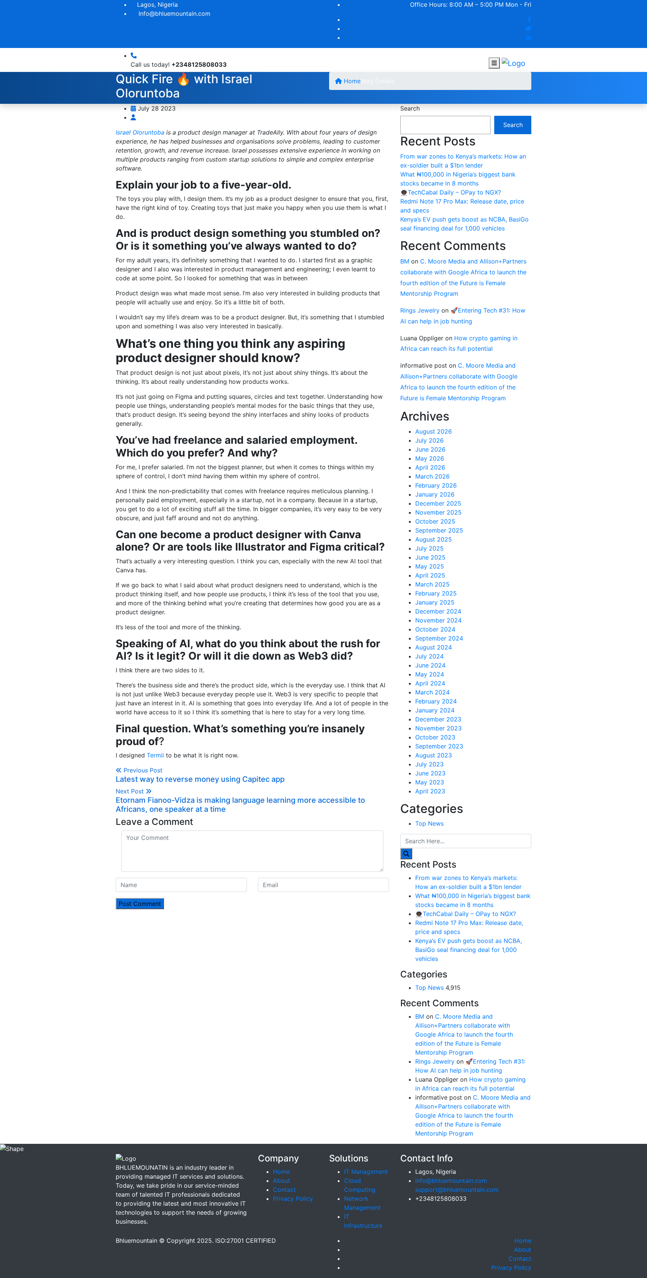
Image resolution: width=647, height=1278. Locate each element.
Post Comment (140, 903)
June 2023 (430, 773)
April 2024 (430, 683)
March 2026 (432, 476)
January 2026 (435, 494)
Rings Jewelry (420, 310)
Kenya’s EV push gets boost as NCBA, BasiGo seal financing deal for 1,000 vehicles (468, 949)
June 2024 (430, 665)
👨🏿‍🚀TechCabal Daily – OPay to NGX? (450, 192)
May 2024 (429, 674)
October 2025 (435, 521)
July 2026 (429, 440)
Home (351, 81)
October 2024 (435, 629)
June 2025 (430, 557)
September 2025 (439, 530)
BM (404, 261)
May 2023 (429, 782)
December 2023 (438, 719)
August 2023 (433, 755)
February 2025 (436, 593)
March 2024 (432, 692)
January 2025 (435, 602)
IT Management (366, 1171)
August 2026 (433, 431)
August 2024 (433, 647)
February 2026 (436, 485)
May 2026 (429, 458)
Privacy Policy (293, 1198)
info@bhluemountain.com (451, 1180)
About (281, 1180)
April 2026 (430, 467)
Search (410, 108)
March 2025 (432, 584)
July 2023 (429, 764)
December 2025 (438, 503)
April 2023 (430, 791)
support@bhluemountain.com (457, 1189)
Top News (429, 823)
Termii (155, 755)
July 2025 (429, 548)
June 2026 (430, 449)
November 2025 (438, 512)
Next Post (240, 800)
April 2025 (430, 575)
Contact (284, 1189)
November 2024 (438, 620)
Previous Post (200, 775)
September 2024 (439, 638)
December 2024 (438, 611)
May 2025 (429, 566)
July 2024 (429, 656)
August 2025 (433, 539)
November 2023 (438, 728)
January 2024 (435, 710)
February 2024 (436, 701)
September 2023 (439, 746)
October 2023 (435, 737)
